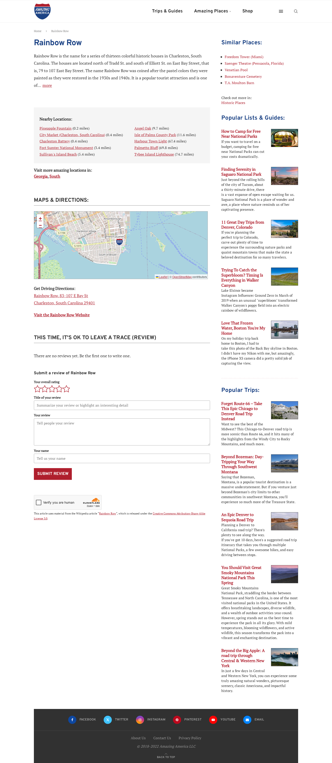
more (47, 85)
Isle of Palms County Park (155, 134)
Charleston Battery (55, 141)
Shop (247, 11)
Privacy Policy (190, 737)
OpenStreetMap (182, 277)
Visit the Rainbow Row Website (62, 315)
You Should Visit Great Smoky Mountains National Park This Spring (241, 575)
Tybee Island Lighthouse (154, 154)
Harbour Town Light (150, 141)
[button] (119, 242)
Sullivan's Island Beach (58, 154)
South (54, 176)
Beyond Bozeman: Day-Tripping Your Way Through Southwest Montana (242, 464)
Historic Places (233, 102)
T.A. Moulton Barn (239, 82)
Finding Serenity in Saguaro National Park (241, 171)
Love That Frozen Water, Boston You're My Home (243, 328)
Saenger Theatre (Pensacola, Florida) (254, 63)
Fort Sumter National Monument (66, 147)
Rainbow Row (107, 513)
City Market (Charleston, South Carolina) (72, 134)
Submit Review (52, 473)
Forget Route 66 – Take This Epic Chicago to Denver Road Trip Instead (241, 411)
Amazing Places (211, 11)
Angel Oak (142, 128)
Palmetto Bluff (146, 147)
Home (38, 31)
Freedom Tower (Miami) (244, 56)
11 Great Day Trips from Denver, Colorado (242, 224)
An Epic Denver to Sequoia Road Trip (237, 517)
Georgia (41, 176)
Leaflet (163, 277)
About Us (138, 737)
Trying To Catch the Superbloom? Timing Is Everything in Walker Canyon (242, 277)
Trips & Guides (167, 11)
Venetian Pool (236, 69)
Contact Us (162, 737)
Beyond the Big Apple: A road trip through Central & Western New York (243, 658)
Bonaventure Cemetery (243, 76)
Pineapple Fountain (56, 128)
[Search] (296, 11)
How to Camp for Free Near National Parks (241, 133)
